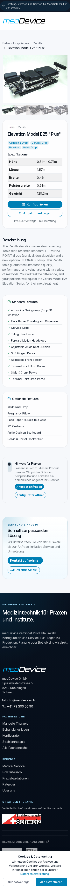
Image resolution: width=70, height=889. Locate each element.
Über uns (8, 790)
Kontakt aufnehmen (25, 560)
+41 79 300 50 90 (24, 570)
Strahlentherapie (13, 742)
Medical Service (13, 766)
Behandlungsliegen (15, 43)
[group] (35, 79)
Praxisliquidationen (15, 778)
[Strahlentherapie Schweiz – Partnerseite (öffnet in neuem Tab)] (21, 819)
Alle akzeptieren (51, 882)
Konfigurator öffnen (31, 495)
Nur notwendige (19, 882)
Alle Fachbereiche (15, 748)
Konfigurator (11, 735)
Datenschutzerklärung (34, 873)
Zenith (37, 43)
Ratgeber (8, 784)
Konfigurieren (37, 204)
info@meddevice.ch (21, 700)
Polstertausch (12, 772)
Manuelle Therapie (15, 723)
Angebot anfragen (37, 213)
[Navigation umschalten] (62, 21)
